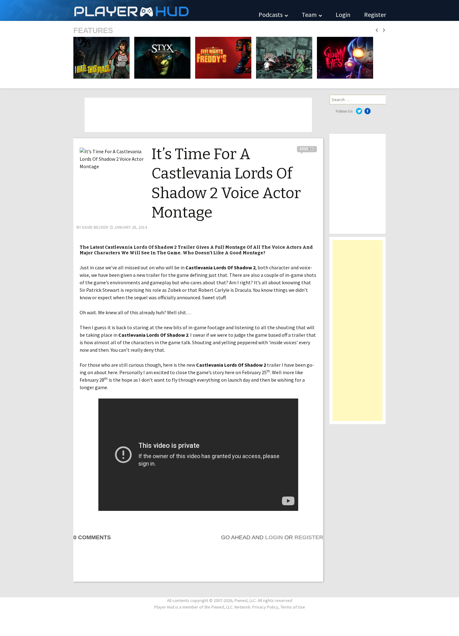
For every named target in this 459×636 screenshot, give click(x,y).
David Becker (95, 227)
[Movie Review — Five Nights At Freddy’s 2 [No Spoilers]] (221, 57)
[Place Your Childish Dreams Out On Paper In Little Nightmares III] (282, 57)
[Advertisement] (358, 333)
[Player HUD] (93, 10)
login (274, 537)
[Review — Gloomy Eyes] (343, 57)
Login (343, 14)
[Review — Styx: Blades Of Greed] (160, 57)
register (308, 537)
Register (375, 14)
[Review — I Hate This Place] (101, 57)
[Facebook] (367, 111)
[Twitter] (359, 111)
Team (310, 14)
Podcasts (271, 14)
